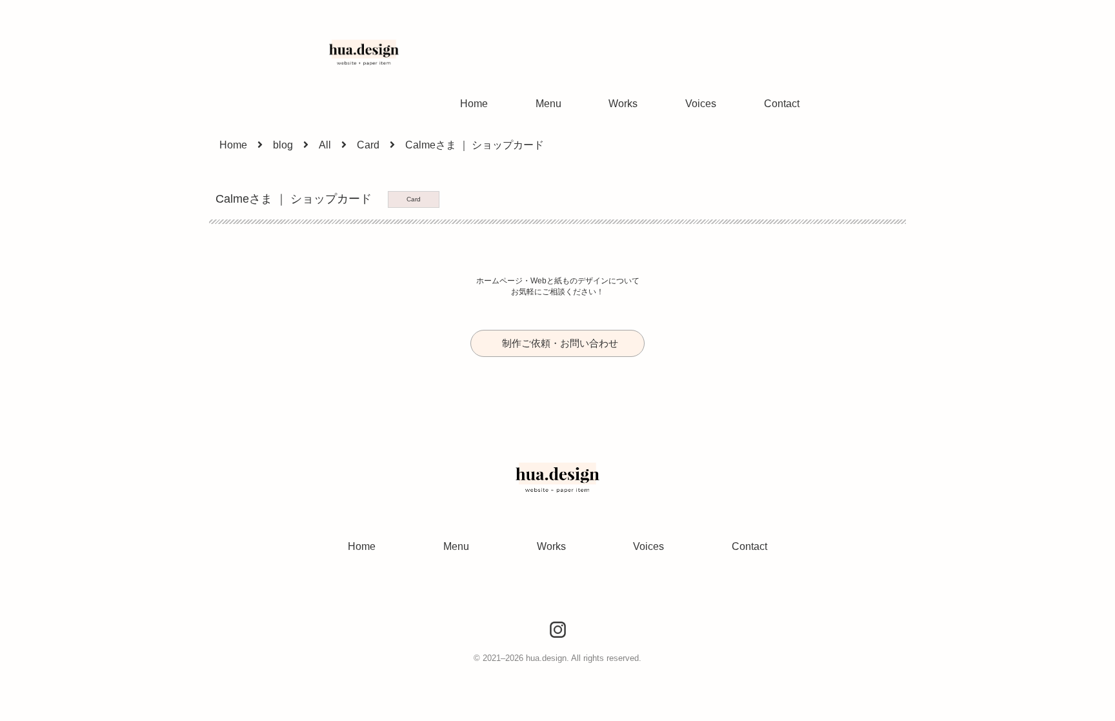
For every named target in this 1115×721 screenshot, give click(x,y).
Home (474, 103)
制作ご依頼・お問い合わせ (560, 343)
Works (623, 103)
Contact (781, 103)
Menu (548, 103)
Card (414, 199)
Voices (700, 103)
